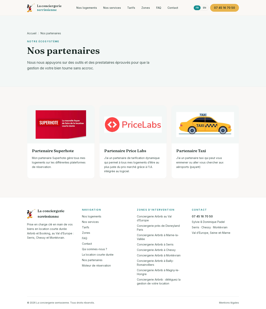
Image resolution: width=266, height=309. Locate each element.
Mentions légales (229, 302)
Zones (145, 7)
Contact (172, 7)
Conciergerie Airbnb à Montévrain (159, 255)
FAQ (158, 7)
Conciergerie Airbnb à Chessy (156, 250)
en (204, 7)
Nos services (112, 7)
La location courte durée (98, 254)
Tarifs (131, 7)
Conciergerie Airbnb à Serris (155, 244)
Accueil (31, 33)
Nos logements (86, 7)
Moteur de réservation (96, 265)
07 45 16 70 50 (202, 216)
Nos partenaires (51, 33)
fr (197, 7)
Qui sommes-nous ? (94, 249)
